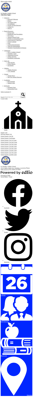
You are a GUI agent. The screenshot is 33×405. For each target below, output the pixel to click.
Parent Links (10, 32)
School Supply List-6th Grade (9, 150)
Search (2, 97)
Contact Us (10, 27)
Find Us (9, 28)
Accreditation (11, 24)
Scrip (8, 43)
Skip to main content (6, 1)
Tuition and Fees (11, 56)
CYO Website (11, 71)
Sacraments (10, 65)
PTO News (10, 35)
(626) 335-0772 (5, 169)
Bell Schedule (11, 81)
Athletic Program (12, 70)
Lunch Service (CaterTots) (14, 40)
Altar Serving (11, 62)
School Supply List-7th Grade (9, 152)
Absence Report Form (13, 37)
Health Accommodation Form (15, 38)
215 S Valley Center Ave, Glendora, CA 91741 (13, 168)
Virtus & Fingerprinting (13, 46)
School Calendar (11, 41)
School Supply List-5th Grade (9, 148)
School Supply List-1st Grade (8, 140)
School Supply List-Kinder (8, 138)
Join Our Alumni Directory (14, 77)
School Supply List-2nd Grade (9, 142)
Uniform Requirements (13, 44)
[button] (6, 18)
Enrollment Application (13, 58)
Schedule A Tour (11, 53)
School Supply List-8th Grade (9, 154)
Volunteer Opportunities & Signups (16, 48)
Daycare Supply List (6, 134)
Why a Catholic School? (13, 52)
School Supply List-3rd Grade (9, 144)
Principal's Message (12, 19)
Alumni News (11, 75)
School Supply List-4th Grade (9, 146)
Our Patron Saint (11, 22)
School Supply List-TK (7, 136)
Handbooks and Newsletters (15, 34)
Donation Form (11, 87)
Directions (29, 395)
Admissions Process (12, 55)
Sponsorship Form (12, 89)
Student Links (11, 83)
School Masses (11, 64)
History (9, 21)
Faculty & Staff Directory (14, 25)
